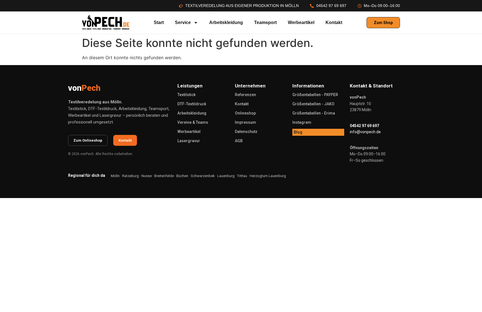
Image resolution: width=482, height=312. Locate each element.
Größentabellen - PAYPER (315, 94)
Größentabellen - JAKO (313, 104)
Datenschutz (246, 131)
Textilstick (186, 94)
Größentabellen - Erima (313, 113)
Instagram (301, 122)
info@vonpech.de (365, 132)
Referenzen (245, 94)
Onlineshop (245, 113)
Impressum (245, 122)
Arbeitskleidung (226, 22)
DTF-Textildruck (191, 104)
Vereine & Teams (192, 122)
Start (159, 22)
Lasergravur (188, 141)
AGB (239, 141)
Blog (298, 132)
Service (183, 22)
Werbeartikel (301, 22)
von (84, 88)
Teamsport (265, 22)
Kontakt (334, 22)
